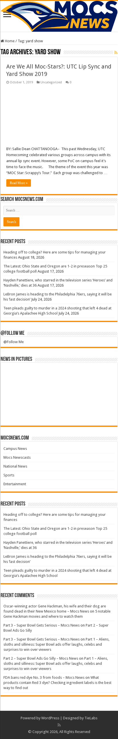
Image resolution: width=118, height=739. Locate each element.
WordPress (50, 718)
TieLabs (90, 718)
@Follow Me (12, 333)
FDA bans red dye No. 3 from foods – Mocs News (43, 677)
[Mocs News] (59, 16)
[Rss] (59, 725)
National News (15, 466)
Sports (8, 475)
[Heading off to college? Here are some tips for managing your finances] (17, 375)
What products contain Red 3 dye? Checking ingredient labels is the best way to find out (57, 682)
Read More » (18, 183)
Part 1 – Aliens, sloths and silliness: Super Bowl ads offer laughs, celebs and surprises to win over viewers (56, 644)
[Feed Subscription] (115, 52)
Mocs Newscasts (17, 457)
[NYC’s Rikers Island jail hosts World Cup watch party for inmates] (100, 413)
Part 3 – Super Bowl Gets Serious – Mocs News (41, 625)
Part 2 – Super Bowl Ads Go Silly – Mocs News (40, 658)
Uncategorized (51, 82)
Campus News (15, 448)
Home (9, 41)
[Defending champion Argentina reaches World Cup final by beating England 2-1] (72, 413)
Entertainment (14, 484)
